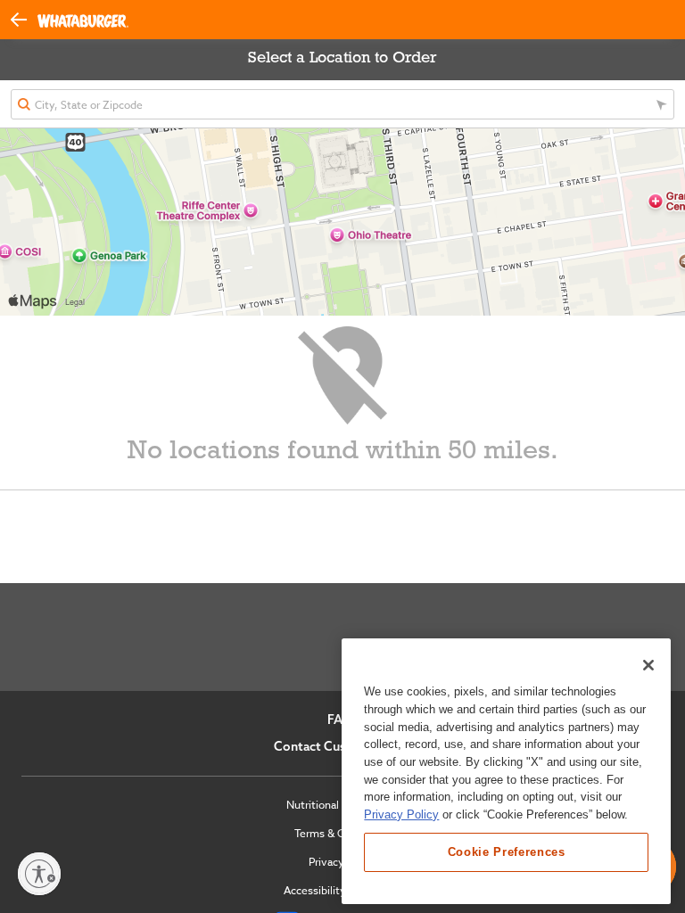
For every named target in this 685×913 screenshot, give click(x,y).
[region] (506, 771)
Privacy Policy (401, 814)
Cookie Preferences (506, 852)
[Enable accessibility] (39, 873)
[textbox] (342, 104)
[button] (24, 18)
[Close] (648, 665)
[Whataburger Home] (82, 20)
